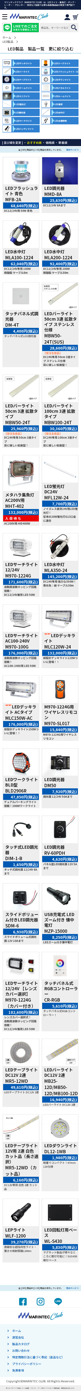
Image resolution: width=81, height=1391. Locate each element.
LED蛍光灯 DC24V (54, 489)
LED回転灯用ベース (60, 1232)
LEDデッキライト (59, 638)
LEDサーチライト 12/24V (21, 567)
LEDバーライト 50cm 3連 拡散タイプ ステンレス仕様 (60, 322)
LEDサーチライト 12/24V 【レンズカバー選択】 (21, 988)
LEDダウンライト (60, 1145)
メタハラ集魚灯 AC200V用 (19, 497)
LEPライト (15, 1230)
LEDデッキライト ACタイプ (20, 709)
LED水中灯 (15, 252)
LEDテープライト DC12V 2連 (21, 1072)
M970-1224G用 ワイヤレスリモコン (60, 712)
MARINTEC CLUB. (34, 1381)
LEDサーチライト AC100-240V (21, 638)
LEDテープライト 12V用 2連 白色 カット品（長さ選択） (21, 1153)
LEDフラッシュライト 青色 (21, 190)
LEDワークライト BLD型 (21, 782)
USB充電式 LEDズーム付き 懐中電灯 (59, 919)
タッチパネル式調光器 (21, 316)
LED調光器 (54, 188)
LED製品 (7, 42)
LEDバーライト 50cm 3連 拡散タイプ (21, 411)
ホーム (6, 37)
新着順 (63, 142)
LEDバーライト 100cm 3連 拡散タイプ (59, 411)
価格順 (50, 142)
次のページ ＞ (72, 149)
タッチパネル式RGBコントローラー (61, 988)
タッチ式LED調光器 (21, 849)
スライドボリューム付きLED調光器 (21, 917)
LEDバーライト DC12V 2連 (58, 1072)
